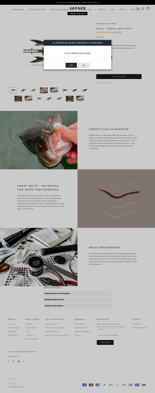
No (83, 65)
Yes (71, 65)
